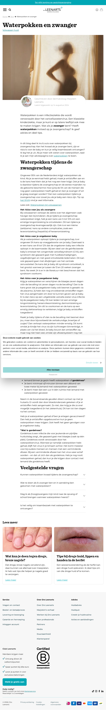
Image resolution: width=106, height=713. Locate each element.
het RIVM (25, 200)
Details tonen (92, 363)
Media (40, 629)
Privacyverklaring (27, 702)
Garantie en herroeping (14, 619)
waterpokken (61, 156)
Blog (12, 17)
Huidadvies (76, 605)
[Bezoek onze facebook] (99, 691)
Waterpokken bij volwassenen (46, 205)
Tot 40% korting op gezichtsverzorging (53, 2)
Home (5, 17)
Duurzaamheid (44, 634)
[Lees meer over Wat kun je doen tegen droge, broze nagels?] (27, 555)
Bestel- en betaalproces (14, 610)
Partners (41, 624)
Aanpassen (53, 375)
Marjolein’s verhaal (45, 610)
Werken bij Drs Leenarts (48, 615)
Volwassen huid (11, 30)
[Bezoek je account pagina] (97, 9)
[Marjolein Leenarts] (53, 101)
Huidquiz (75, 610)
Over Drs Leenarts (45, 605)
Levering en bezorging (13, 615)
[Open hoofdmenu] (5, 10)
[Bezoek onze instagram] (96, 691)
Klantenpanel (43, 639)
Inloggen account (11, 624)
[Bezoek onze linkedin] (102, 691)
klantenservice (30, 691)
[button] (9, 10)
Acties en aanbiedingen (82, 619)
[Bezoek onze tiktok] (93, 691)
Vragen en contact (11, 605)
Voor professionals (45, 619)
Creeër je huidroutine (81, 615)
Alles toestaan (53, 370)
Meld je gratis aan (14, 682)
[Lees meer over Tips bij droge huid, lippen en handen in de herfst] (78, 555)
